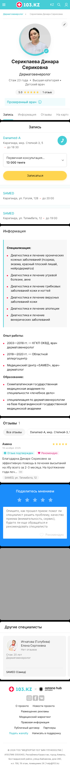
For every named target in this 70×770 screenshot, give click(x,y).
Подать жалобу (18, 733)
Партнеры (49, 727)
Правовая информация (35, 722)
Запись (8, 114)
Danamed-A (12, 138)
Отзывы (46, 114)
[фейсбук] (35, 698)
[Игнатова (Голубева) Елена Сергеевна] (35, 656)
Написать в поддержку (46, 733)
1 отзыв (47, 92)
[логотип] (28, 4)
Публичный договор (26, 727)
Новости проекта (43, 705)
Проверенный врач (21, 102)
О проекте (22, 705)
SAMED (8, 193)
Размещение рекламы (35, 711)
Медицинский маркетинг (35, 716)
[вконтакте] (41, 698)
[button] (51, 534)
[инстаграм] (29, 698)
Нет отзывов (29, 649)
